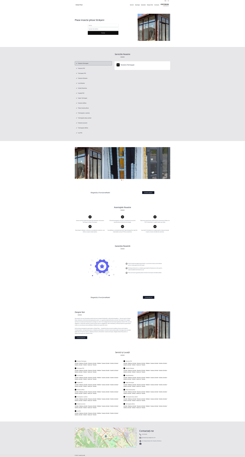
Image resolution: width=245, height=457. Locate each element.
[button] (106, 436)
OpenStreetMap (133, 447)
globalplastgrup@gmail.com (148, 437)
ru (168, 0)
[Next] (168, 163)
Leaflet (128, 447)
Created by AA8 (81, 455)
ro (165, 0)
